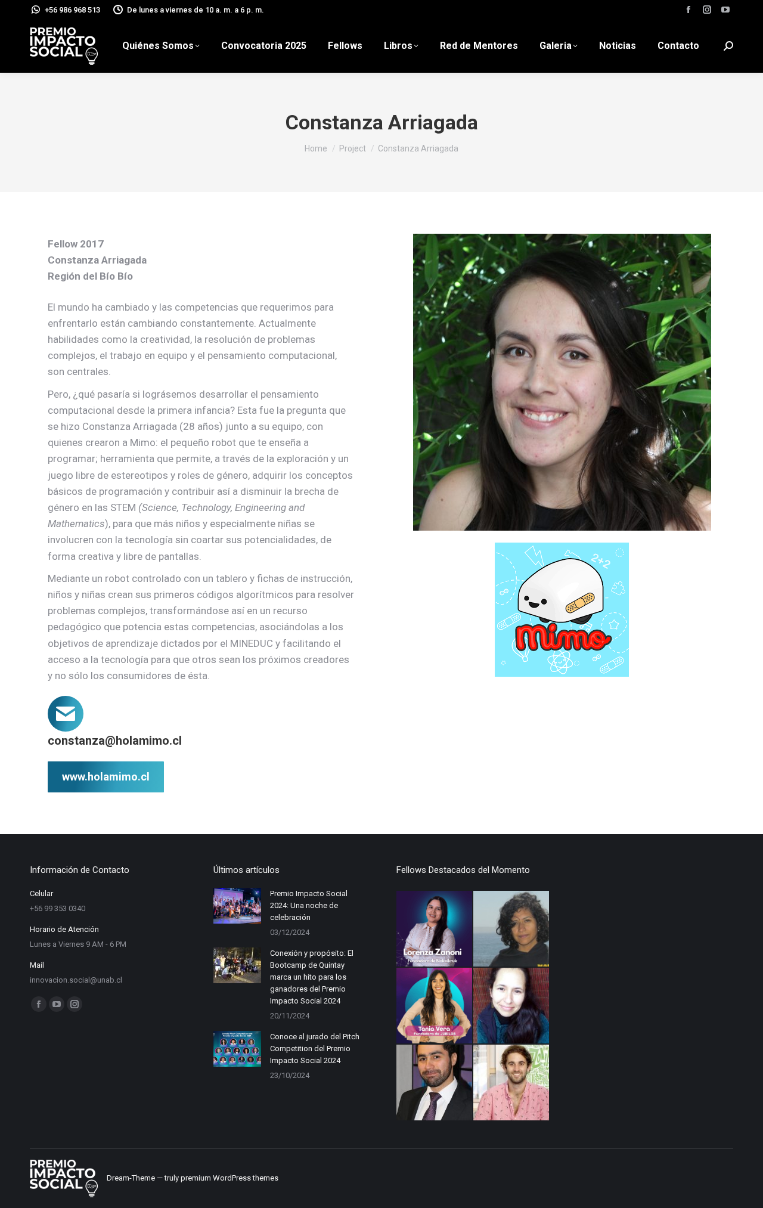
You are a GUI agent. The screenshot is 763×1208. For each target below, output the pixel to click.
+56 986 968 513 (72, 9)
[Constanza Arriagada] (562, 382)
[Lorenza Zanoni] (434, 929)
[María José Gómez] (511, 1006)
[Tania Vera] (434, 1006)
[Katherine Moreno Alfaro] (511, 929)
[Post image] (237, 906)
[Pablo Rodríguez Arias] (434, 1083)
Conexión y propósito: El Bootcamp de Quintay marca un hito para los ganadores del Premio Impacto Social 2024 (311, 977)
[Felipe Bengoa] (511, 1083)
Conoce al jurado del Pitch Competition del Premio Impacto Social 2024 (314, 1048)
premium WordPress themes (229, 1177)
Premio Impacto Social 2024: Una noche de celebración (309, 905)
